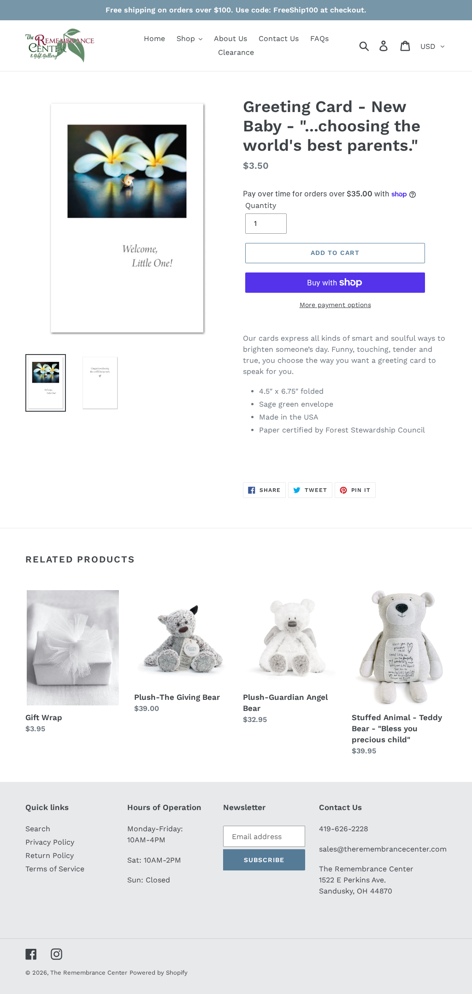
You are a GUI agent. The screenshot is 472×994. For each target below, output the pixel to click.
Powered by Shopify (159, 972)
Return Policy (49, 855)
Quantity (260, 205)
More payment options (335, 304)
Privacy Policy (49, 842)
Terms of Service (54, 868)
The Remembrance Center (88, 972)
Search (37, 828)
